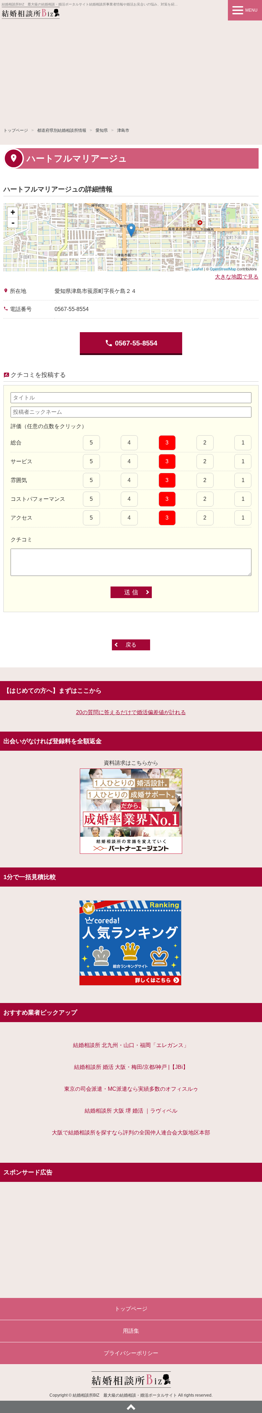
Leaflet (197, 268)
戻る (131, 645)
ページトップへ (131, 1407)
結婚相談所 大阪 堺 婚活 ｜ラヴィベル (131, 1111)
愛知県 (102, 130)
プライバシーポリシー (131, 1353)
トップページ (15, 130)
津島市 (123, 130)
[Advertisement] (131, 71)
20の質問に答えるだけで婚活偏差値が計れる (131, 712)
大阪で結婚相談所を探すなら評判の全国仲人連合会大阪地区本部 (131, 1132)
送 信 (131, 592)
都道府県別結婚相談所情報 (61, 130)
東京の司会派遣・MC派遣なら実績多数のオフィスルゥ (131, 1089)
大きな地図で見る (237, 277)
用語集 (131, 1331)
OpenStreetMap (223, 268)
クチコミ (21, 539)
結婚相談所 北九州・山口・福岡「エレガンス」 (131, 1045)
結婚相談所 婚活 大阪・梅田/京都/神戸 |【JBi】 (131, 1067)
